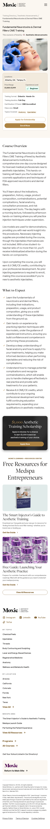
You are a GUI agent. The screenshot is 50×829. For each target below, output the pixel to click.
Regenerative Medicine (12, 658)
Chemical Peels (9, 634)
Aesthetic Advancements (28, 16)
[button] (45, 4)
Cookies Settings (38, 818)
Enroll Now (25, 125)
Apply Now (25, 444)
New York (7, 697)
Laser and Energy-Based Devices (17, 653)
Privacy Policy (8, 818)
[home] (15, 4)
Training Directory (9, 16)
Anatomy (22, 112)
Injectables (31, 112)
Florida (6, 693)
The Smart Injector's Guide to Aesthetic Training (24, 718)
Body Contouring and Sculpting (16, 648)
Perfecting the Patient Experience (17, 728)
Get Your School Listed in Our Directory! (20, 754)
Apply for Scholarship (25, 119)
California (7, 683)
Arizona (6, 679)
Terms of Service (22, 818)
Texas (5, 702)
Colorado (7, 688)
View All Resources (25, 592)
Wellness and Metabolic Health (16, 667)
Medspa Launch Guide (12, 723)
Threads (6, 643)
